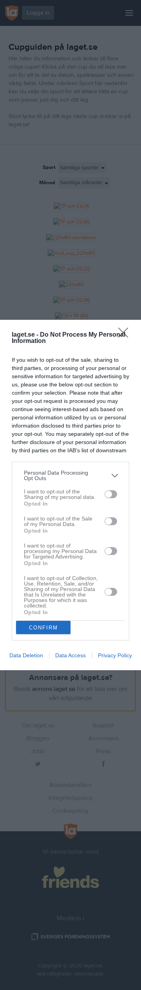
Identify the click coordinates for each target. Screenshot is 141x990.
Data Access (70, 655)
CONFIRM (43, 628)
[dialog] (70, 495)
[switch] (111, 494)
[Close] (125, 335)
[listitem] (70, 475)
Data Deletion (26, 655)
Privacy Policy (115, 655)
